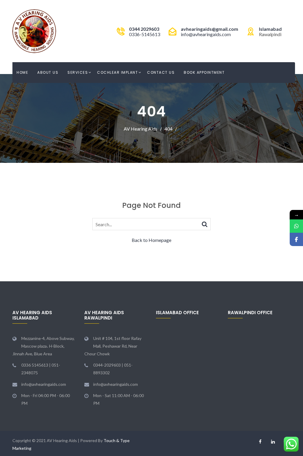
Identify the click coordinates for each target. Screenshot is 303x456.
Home (22, 72)
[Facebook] (296, 239)
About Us (47, 72)
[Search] (205, 223)
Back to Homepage (151, 240)
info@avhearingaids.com (206, 34)
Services (77, 72)
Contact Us (161, 72)
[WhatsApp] (296, 226)
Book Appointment (204, 72)
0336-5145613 (144, 34)
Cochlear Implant (117, 72)
